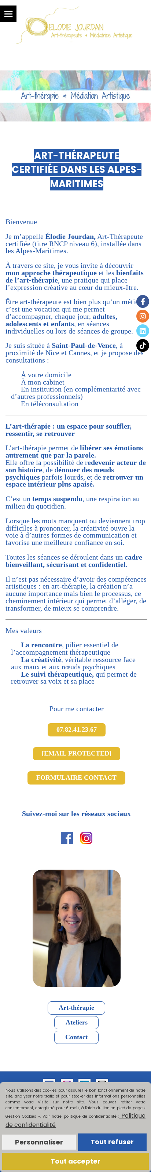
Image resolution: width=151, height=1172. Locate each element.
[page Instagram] (86, 837)
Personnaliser (39, 1142)
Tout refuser (112, 1141)
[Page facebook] (67, 837)
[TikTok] (142, 345)
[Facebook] (142, 301)
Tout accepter (75, 1161)
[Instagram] (142, 316)
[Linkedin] (142, 330)
